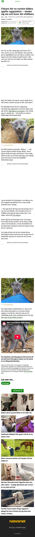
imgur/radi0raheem (8, 145)
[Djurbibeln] (17, 1)
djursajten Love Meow (17, 111)
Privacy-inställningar (17, 527)
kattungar (5, 383)
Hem (2, 17)
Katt (6, 17)
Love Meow (16, 215)
